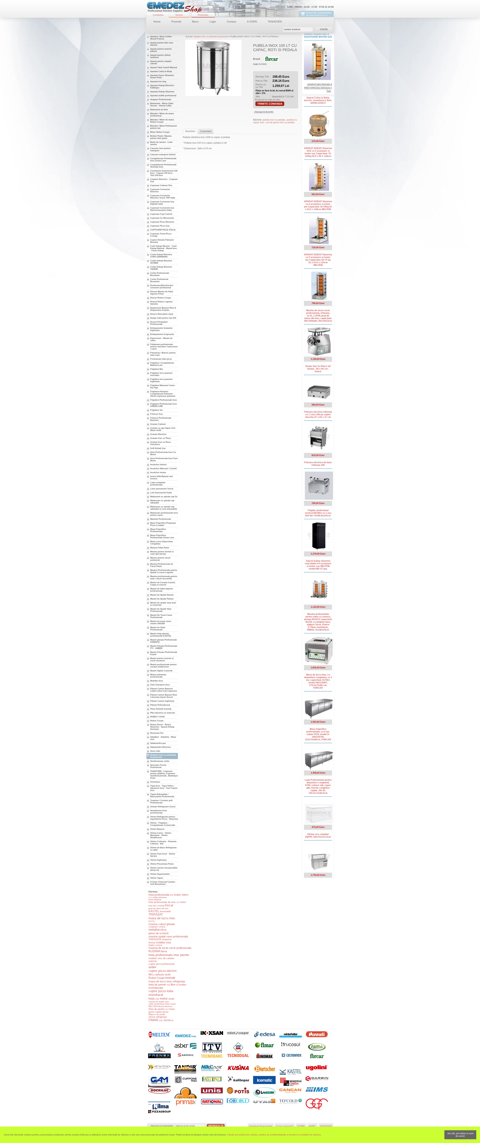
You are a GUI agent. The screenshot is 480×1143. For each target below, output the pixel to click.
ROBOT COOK (157, 717)
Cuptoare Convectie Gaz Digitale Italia (162, 203)
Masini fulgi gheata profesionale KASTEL (160, 634)
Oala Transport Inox (160, 685)
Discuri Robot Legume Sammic (161, 302)
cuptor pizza (161, 1011)
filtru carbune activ (159, 974)
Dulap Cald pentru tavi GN (163, 318)
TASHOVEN (275, 21)
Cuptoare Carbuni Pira (161, 185)
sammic (152, 961)
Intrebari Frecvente (260, 1126)
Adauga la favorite (264, 112)
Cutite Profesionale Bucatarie (159, 274)
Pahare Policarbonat (160, 705)
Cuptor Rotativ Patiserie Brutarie (162, 241)
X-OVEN (252, 21)
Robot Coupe (157, 721)
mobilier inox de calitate (161, 958)
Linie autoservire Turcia (161, 489)
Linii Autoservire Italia (161, 492)
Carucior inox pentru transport (160, 149)
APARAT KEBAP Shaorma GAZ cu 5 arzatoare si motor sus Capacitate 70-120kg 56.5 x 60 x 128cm (318, 152)
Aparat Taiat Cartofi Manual (163, 67)
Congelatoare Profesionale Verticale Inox (163, 165)
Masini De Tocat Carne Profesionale (161, 616)
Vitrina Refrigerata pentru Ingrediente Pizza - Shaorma (164, 818)
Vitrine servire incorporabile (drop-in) (163, 869)
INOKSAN (326, 1126)
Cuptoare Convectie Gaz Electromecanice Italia (162, 209)
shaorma (166, 939)
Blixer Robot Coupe (160, 132)
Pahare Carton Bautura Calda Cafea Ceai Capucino (163, 689)
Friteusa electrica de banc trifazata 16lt (318, 463)
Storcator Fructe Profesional (158, 766)
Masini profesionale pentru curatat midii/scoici (163, 665)
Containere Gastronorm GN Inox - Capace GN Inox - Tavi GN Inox (163, 173)
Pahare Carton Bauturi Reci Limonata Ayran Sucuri (163, 696)
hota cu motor (158, 998)
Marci (195, 21)
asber (152, 967)
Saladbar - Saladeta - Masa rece (163, 738)
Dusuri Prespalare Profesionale (159, 323)
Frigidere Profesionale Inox (163, 400)
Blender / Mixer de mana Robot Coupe (162, 121)
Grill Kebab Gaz (158, 448)
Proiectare (203, 15)
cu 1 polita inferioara (157, 897)
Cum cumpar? (284, 1126)
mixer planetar (154, 899)
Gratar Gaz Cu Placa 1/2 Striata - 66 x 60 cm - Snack (318, 369)
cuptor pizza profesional (161, 964)
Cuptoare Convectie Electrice (160, 190)
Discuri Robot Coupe (160, 298)
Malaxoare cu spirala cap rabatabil (162, 501)
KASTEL (153, 911)
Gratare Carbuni (158, 424)
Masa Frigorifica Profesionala (158, 530)
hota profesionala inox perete (168, 955)
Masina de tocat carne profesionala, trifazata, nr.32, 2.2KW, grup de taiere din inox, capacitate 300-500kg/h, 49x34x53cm (318, 315)
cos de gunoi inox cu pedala (280, 122)
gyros (151, 1011)
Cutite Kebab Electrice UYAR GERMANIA (161, 255)
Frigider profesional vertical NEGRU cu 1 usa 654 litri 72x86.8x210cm (318, 513)
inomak (170, 978)
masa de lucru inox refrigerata (166, 981)
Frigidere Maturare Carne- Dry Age (162, 386)
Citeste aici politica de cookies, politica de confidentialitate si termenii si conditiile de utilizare (274, 1134)
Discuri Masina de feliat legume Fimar (161, 292)
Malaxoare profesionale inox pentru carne (164, 514)
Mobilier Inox (156, 681)
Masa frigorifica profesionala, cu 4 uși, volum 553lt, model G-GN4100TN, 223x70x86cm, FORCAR (318, 734)
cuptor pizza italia (160, 991)
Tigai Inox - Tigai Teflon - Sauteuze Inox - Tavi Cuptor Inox (164, 788)
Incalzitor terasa (158, 472)
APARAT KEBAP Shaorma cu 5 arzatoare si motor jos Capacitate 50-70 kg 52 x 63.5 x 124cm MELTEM (318, 259)
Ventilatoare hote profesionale (158, 811)
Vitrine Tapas (156, 878)
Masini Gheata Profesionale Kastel (163, 653)
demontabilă (165, 911)
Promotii (176, 21)
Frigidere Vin (156, 410)
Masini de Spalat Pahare (162, 599)
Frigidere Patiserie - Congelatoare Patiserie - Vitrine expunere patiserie (162, 393)
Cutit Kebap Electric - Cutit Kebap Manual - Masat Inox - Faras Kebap (163, 248)
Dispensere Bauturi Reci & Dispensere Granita (163, 309)
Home (156, 21)
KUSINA (154, 951)
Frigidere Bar (156, 369)
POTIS (151, 921)
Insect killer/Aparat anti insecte (161, 477)
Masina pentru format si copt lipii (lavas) (162, 552)
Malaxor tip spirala (156, 1014)
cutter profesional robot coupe (162, 1004)
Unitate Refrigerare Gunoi (163, 806)
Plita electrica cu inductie (162, 713)
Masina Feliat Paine (159, 548)
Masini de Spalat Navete (162, 595)
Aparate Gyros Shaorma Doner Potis (162, 76)
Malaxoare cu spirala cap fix (163, 496)
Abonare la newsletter (162, 1126)
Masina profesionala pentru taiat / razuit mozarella (163, 577)
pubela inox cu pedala (274, 120)
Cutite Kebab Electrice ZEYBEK (161, 261)
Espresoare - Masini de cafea (161, 339)
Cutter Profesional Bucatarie (159, 280)
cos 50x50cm (166, 1020)
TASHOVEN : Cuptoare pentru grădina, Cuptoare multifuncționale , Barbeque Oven (164, 774)
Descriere (190, 131)
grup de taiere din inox (158, 908)
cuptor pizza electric (162, 971)
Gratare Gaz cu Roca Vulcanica (160, 443)
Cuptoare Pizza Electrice (162, 222)
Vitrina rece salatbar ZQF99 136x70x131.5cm (318, 835)
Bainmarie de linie (159, 109)
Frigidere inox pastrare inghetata (161, 380)
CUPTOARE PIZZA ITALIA (163, 230)
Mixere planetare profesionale (158, 675)
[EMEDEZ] (174, 7)
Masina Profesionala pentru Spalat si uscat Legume (163, 571)
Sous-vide (155, 751)
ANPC (312, 1126)
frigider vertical (155, 945)
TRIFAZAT (155, 914)
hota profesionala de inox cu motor (167, 902)
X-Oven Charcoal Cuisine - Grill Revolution (163, 883)
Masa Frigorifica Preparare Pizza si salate (163, 524)
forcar (169, 905)
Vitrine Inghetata (158, 860)
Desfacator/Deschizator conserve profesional (161, 286)
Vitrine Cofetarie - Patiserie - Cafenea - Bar (164, 842)
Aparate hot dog (158, 81)
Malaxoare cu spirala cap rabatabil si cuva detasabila (163, 508)
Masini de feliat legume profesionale (161, 590)
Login (212, 21)
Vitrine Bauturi (157, 829)
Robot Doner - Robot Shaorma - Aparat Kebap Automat (162, 726)
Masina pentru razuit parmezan (160, 559)
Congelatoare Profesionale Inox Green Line (163, 159)
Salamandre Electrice (160, 747)
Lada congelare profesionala (157, 483)
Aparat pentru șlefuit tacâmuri (160, 56)
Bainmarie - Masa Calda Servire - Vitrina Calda (161, 104)
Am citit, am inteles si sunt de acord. (460, 1134)
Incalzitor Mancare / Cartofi (163, 468)
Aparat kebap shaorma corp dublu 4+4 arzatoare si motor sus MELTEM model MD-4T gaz (318, 565)
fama (164, 951)
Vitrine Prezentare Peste (162, 864)
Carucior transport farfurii (163, 154)
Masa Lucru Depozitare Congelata (161, 542)
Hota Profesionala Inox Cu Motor (163, 453)
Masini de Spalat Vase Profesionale (160, 610)
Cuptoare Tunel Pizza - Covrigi (161, 235)
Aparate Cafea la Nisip (161, 71)
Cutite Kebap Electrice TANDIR (161, 268)
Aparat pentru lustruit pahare (161, 50)
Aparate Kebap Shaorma (162, 91)
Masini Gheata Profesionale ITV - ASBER (163, 647)
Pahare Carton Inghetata (162, 701)
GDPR (301, 1126)
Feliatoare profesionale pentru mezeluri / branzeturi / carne (164, 346)
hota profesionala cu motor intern (168, 894)
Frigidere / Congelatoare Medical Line (162, 364)
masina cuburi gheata (161, 924)
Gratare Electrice (158, 434)
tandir (171, 998)
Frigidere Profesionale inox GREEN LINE (163, 405)
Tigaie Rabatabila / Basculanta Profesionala (162, 795)
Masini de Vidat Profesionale (157, 628)
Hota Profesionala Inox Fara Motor (164, 459)
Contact (231, 21)
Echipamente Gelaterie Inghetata (161, 329)
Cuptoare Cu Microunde (162, 218)
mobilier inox (163, 942)
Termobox (155, 782)
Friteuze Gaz (156, 414)
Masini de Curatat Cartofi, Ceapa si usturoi (162, 583)
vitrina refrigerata (157, 1017)
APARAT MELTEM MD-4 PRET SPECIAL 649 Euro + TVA (318, 88)
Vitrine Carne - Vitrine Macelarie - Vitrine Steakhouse (160, 835)
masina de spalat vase (158, 1002)
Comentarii (205, 131)
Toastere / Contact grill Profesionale (161, 801)
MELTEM (152, 1006)
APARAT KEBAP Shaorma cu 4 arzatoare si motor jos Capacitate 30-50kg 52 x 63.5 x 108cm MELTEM (318, 205)
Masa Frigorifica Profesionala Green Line (162, 536)
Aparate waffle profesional (163, 95)
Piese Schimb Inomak (160, 709)
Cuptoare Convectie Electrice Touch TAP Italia (162, 196)
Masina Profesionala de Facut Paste (161, 565)
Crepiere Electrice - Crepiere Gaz (164, 180)
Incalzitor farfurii (158, 464)
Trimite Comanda (269, 103)
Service (179, 15)
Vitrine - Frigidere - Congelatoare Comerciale (162, 824)
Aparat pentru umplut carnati (161, 62)
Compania (158, 15)
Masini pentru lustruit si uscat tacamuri (162, 659)
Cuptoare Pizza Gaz (160, 226)
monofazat (155, 995)
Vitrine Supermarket (160, 874)
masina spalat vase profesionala (168, 936)
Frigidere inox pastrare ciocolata (161, 374)
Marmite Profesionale (160, 519)
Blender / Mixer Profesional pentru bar (163, 127)
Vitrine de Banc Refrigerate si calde (163, 848)
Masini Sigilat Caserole (161, 671)
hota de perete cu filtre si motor (167, 984)
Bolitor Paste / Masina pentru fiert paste (161, 137)
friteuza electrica (164, 1006)
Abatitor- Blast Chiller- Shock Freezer (161, 37)
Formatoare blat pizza (161, 359)
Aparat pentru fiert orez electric (161, 44)
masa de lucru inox (161, 918)
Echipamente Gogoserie (162, 334)
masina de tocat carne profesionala (169, 947)
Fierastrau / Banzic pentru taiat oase (163, 354)
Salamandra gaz (158, 743)
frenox (151, 942)
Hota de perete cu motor (161, 1009)
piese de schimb (158, 933)
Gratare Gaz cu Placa (160, 438)
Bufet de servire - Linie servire (161, 143)
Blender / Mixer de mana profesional (162, 114)
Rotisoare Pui (157, 733)
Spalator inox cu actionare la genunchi (163, 756)
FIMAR (153, 1020)
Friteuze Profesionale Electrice (160, 419)
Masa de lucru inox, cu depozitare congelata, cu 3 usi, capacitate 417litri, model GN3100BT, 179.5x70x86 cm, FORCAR (318, 681)
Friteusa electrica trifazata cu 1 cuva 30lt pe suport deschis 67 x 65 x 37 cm (318, 414)
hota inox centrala (156, 905)
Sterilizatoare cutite (159, 761)
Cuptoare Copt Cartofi (161, 214)
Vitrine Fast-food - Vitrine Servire (162, 855)
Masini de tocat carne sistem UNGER (160, 622)
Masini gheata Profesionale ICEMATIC (163, 641)
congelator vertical (156, 927)
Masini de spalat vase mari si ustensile (163, 604)
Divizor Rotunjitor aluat (161, 314)
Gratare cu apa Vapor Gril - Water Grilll (163, 429)
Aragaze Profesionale (160, 99)
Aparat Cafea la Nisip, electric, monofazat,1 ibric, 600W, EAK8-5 (318, 100)
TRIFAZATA (154, 939)
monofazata (155, 987)
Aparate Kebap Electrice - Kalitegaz (162, 86)
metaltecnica (157, 929)
